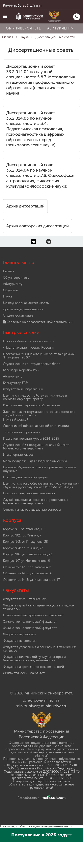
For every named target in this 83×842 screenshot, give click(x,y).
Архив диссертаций (25, 206)
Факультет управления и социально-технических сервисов (39, 648)
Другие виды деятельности (23, 309)
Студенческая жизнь (18, 315)
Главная (8, 271)
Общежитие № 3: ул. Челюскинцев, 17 (31, 580)
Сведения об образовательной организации (39, 322)
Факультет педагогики (19, 634)
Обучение (10, 290)
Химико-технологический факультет (30, 621)
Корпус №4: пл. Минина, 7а (23, 548)
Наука (7, 296)
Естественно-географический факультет (33, 615)
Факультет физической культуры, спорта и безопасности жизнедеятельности (34, 658)
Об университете (23, 28)
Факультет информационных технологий (33, 667)
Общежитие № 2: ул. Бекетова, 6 (27, 573)
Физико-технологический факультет (30, 628)
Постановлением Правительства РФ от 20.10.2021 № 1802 (42, 776)
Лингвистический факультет (24, 673)
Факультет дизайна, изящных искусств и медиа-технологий (38, 607)
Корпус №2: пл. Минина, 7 (22, 535)
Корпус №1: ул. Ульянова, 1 (23, 529)
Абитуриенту (60, 28)
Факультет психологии (19, 641)
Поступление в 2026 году (39, 835)
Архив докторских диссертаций (37, 226)
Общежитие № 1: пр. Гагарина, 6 (27, 567)
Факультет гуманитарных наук (25, 599)
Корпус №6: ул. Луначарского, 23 (27, 554)
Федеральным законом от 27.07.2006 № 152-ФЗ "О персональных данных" (42, 773)
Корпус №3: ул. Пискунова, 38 (25, 541)
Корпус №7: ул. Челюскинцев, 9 (26, 561)
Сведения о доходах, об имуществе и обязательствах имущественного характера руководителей (41, 784)
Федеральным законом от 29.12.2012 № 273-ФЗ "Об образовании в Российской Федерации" (43, 766)
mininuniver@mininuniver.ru (41, 705)
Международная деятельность (26, 303)
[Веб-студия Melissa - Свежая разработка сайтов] (52, 798)
